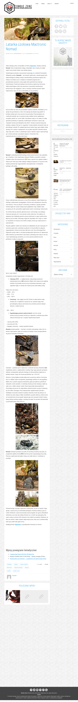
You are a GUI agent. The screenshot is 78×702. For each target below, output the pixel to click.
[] (64, 31)
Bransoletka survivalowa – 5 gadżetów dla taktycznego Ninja (28, 559)
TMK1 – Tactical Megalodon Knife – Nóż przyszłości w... (66, 190)
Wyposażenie (35, 53)
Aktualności (57, 229)
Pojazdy (56, 253)
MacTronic (9, 567)
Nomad (26, 567)
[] (61, 26)
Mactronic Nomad (18, 567)
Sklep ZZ (49, 3)
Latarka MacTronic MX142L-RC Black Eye (22, 554)
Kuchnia (56, 245)
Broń (55, 237)
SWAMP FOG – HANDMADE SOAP (65, 169)
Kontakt (57, 3)
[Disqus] (27, 626)
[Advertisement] (33, 60)
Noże (55, 249)
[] (60, 31)
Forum (42, 3)
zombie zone (16, 571)
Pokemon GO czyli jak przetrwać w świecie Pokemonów (64, 145)
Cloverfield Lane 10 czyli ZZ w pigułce (65, 161)
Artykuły (56, 233)
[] (56, 26)
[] (56, 31)
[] (65, 26)
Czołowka (9, 564)
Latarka (16, 564)
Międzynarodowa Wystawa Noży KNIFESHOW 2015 (65, 180)
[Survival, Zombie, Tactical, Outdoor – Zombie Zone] (18, 8)
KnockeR (11, 53)
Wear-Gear (56, 257)
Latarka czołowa (24, 564)
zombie (9, 571)
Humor (55, 241)
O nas (37, 3)
